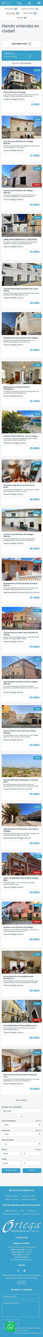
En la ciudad (10, 13)
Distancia (38, 1149)
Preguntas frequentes (11, 1214)
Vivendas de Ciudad (11, 1196)
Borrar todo (11, 1170)
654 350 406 (21, 1255)
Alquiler (20, 18)
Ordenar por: (9, 53)
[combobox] (18, 56)
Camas (4, 1159)
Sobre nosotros (10, 1211)
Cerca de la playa (28, 9)
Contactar (32, 1211)
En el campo (28, 13)
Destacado (9, 9)
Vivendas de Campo (29, 1196)
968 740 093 (21, 1250)
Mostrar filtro (19, 43)
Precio (4, 1150)
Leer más (21, 1282)
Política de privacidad (31, 1214)
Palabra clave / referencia (12, 1107)
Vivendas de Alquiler (29, 1199)
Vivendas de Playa (11, 1199)
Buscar (32, 1170)
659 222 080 (20, 1252)
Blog (22, 1211)
